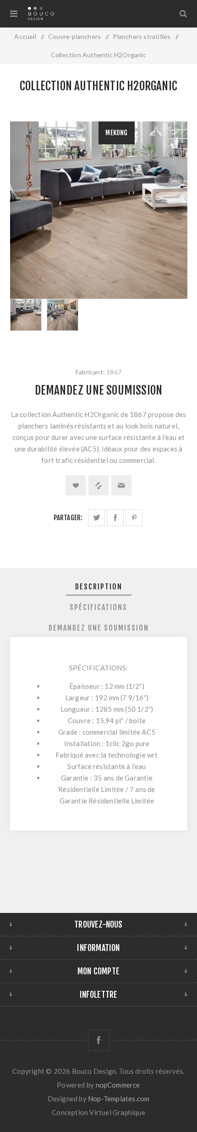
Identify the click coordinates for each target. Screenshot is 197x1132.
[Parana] (63, 315)
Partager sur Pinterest (134, 517)
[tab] (98, 586)
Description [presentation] (98, 586)
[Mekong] (26, 315)
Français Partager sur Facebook (115, 517)
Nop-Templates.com (118, 1098)
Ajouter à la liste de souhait (76, 485)
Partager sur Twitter (96, 517)
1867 (113, 372)
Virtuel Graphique (117, 1112)
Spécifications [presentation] (98, 607)
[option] (26, 324)
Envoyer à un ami (121, 485)
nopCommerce (118, 1085)
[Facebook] (98, 1040)
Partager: (68, 517)
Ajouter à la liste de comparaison (98, 485)
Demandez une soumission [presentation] (99, 627)
